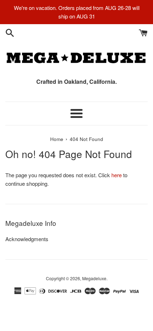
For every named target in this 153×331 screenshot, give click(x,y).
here (116, 175)
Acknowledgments (26, 239)
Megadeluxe (94, 278)
